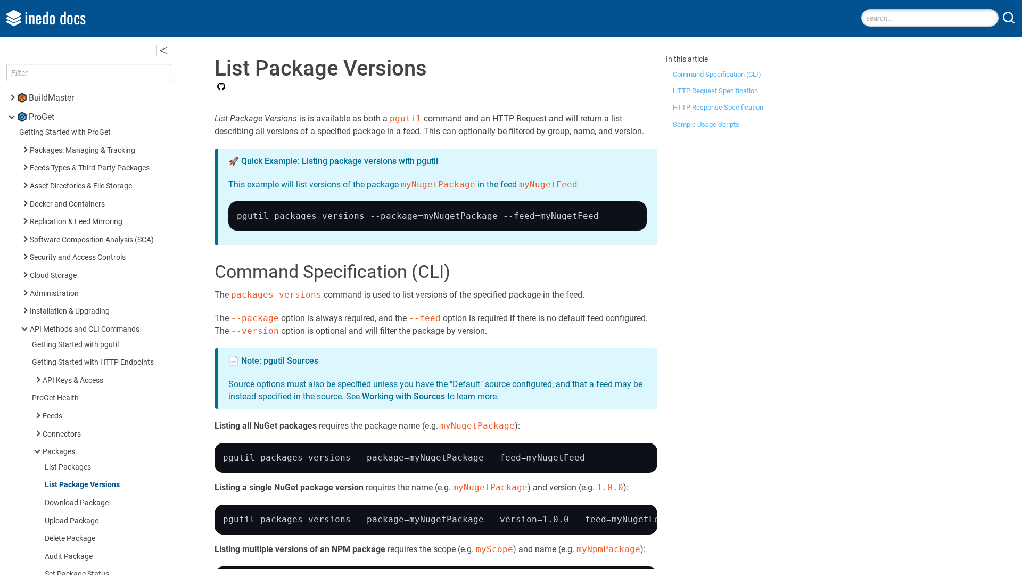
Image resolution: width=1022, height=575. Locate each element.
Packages (59, 451)
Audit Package (69, 556)
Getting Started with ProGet (65, 132)
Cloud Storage (53, 275)
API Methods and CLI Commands (84, 329)
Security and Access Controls (78, 257)
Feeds (52, 416)
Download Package (77, 502)
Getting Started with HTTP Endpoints (93, 362)
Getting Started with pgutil (75, 344)
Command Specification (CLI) (717, 74)
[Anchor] (463, 270)
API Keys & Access (73, 380)
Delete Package (70, 538)
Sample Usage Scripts (706, 124)
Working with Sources (403, 396)
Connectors (62, 434)
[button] (163, 51)
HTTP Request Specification (715, 91)
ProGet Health (55, 397)
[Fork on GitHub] (220, 87)
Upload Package (71, 520)
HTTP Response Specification (718, 107)
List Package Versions (82, 484)
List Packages (68, 467)
